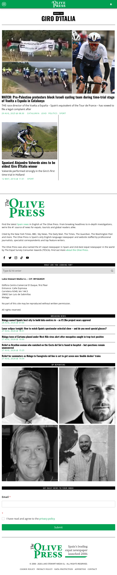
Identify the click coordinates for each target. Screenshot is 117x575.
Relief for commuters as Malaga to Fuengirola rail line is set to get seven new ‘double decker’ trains (51, 356)
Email (6, 497)
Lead (44, 113)
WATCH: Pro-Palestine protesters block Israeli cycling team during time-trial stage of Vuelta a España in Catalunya (58, 98)
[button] (112, 271)
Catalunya (33, 113)
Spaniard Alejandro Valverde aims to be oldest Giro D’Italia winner (28, 164)
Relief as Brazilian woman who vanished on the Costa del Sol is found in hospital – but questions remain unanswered (53, 346)
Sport (62, 113)
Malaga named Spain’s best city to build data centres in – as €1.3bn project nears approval (46, 320)
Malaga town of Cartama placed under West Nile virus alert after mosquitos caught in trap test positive (53, 336)
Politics (53, 113)
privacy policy (47, 518)
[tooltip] (4, 257)
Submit (58, 527)
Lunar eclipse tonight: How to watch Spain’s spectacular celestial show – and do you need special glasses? (54, 328)
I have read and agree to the (30, 518)
